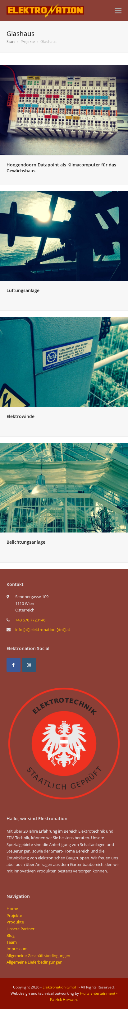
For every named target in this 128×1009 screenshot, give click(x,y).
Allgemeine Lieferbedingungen (34, 962)
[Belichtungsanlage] (64, 487)
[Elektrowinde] (64, 361)
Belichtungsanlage (26, 542)
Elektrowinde (20, 416)
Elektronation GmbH (60, 987)
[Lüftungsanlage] (64, 236)
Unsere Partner (20, 929)
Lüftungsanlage (23, 290)
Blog (11, 935)
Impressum (17, 948)
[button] (118, 10)
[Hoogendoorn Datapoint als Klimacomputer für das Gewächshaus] (64, 110)
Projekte (14, 915)
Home (12, 908)
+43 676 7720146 (30, 620)
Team (12, 942)
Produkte (15, 922)
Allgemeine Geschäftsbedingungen (38, 955)
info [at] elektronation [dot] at (42, 629)
